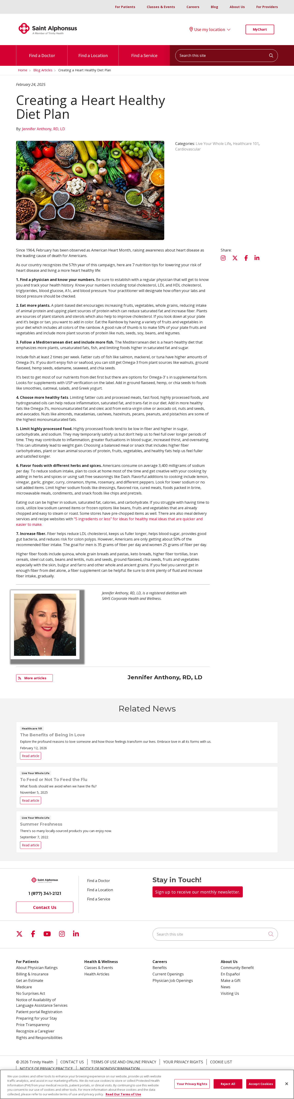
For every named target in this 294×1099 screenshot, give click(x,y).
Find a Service (144, 55)
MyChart (260, 29)
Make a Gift (230, 980)
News (225, 986)
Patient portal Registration (39, 1011)
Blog (214, 7)
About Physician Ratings (37, 967)
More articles (34, 678)
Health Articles (96, 974)
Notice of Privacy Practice (46, 1068)
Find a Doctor (42, 55)
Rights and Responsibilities (39, 1037)
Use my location (209, 29)
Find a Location (93, 55)
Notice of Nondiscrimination (110, 1068)
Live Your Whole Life (213, 143)
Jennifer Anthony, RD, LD (43, 128)
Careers (193, 7)
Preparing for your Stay (36, 1018)
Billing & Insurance (32, 974)
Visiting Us (230, 993)
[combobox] (226, 55)
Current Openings (168, 974)
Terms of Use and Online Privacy (123, 1061)
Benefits (160, 967)
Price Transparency (33, 1024)
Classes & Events (161, 7)
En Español (230, 974)
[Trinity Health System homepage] (47, 36)
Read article (147, 742)
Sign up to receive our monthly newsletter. (197, 892)
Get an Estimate (29, 980)
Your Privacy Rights (183, 1061)
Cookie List (221, 1061)
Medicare (24, 986)
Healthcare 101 (246, 143)
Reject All (228, 1084)
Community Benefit (237, 967)
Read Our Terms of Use (123, 1094)
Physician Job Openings (173, 980)
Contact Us (44, 907)
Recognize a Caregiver (35, 1031)
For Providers (267, 7)
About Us (237, 7)
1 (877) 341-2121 (44, 893)
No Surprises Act (30, 993)
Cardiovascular (188, 149)
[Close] (287, 1084)
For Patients (125, 7)
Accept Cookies (261, 1084)
